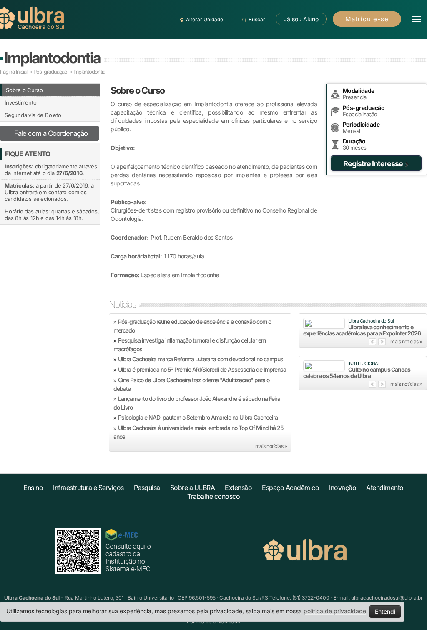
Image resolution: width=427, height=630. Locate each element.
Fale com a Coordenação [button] (51, 133)
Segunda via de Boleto (33, 115)
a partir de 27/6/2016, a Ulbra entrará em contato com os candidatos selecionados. (49, 192)
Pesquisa (147, 487)
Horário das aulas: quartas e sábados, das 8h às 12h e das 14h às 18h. (52, 214)
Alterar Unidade (204, 19)
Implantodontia (52, 57)
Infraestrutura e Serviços (88, 487)
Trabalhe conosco (213, 496)
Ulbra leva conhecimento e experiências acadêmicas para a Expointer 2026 (362, 330)
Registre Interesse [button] (373, 163)
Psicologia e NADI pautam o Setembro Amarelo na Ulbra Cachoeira (198, 417)
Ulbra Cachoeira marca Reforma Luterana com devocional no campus (200, 358)
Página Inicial (13, 71)
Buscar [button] (257, 19)
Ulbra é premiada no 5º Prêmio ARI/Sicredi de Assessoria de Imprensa (202, 369)
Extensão (238, 487)
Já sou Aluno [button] (301, 18)
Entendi (385, 611)
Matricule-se (367, 19)
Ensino (33, 487)
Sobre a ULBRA (192, 487)
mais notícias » (271, 446)
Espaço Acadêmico (290, 487)
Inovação (342, 487)
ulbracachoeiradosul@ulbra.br (387, 598)
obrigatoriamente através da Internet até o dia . (51, 169)
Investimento (21, 102)
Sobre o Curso (24, 90)
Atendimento (385, 487)
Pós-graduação (50, 71)
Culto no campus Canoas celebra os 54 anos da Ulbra (356, 372)
